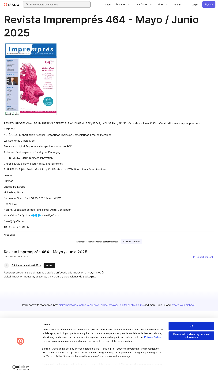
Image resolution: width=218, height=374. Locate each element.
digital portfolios (68, 305)
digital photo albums (132, 305)
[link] (107, 4)
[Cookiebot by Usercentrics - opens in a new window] (21, 367)
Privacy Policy (152, 337)
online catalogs (110, 305)
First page (9, 234)
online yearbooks (89, 305)
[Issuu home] (11, 4)
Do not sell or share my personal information (191, 335)
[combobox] (59, 4)
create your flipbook (183, 305)
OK (191, 326)
